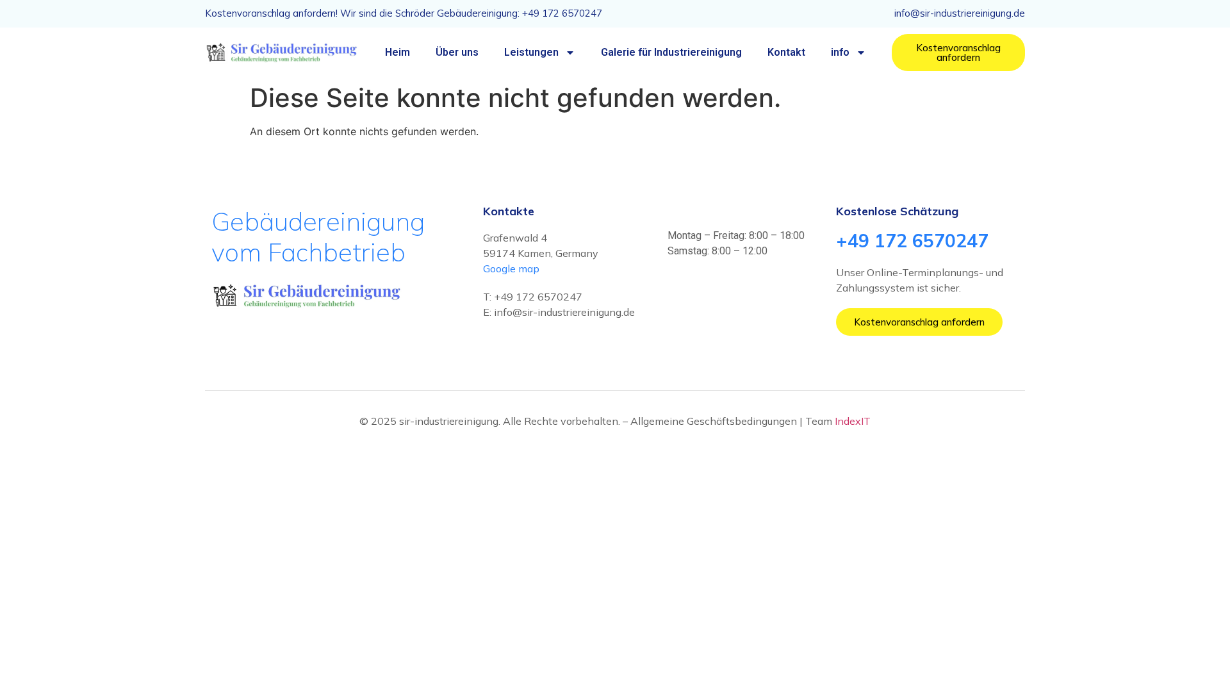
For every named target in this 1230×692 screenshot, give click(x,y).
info (840, 52)
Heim (397, 52)
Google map (511, 268)
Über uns (457, 52)
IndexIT (853, 421)
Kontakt (786, 52)
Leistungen (531, 52)
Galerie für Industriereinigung (671, 52)
